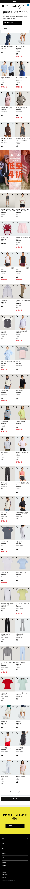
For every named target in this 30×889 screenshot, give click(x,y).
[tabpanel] (15, 415)
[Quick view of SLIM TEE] (2, 316)
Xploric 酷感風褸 (20, 421)
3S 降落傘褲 (19, 542)
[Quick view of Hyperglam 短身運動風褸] (2, 347)
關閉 (5, 28)
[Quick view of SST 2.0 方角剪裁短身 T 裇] (17, 498)
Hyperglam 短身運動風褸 (8, 361)
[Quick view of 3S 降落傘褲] (17, 527)
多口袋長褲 (4, 483)
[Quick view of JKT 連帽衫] (2, 286)
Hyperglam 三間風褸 (22, 331)
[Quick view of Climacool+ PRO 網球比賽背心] (2, 253)
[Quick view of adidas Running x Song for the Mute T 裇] (17, 194)
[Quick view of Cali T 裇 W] (2, 498)
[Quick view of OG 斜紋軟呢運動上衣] (17, 62)
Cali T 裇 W (4, 513)
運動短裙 (18, 721)
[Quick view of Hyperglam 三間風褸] (17, 316)
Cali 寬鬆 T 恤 (19, 390)
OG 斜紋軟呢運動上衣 (21, 77)
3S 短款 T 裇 (4, 693)
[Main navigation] (3, 5)
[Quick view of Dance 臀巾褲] (17, 733)
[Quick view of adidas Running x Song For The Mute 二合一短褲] (2, 194)
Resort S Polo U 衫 (6, 77)
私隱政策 (4, 872)
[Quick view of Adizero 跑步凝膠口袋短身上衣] (17, 468)
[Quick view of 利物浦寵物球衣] (2, 223)
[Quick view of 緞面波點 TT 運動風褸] (2, 93)
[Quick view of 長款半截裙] (2, 707)
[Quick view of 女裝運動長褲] (17, 619)
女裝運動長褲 (19, 634)
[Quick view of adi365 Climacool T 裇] (17, 438)
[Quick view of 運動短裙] (17, 707)
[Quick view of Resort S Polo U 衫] (2, 62)
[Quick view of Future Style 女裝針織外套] (2, 648)
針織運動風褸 (4, 390)
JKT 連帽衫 (4, 300)
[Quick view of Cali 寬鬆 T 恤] (17, 376)
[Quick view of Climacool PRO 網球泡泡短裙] (17, 223)
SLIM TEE (3, 331)
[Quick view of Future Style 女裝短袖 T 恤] (17, 589)
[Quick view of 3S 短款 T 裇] (2, 678)
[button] (13, 62)
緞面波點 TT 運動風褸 (6, 108)
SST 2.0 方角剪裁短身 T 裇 (22, 513)
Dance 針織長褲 (5, 634)
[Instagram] (5, 865)
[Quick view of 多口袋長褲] (2, 468)
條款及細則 (4, 874)
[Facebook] (3, 865)
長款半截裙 (4, 721)
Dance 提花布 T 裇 (21, 572)
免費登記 (9, 825)
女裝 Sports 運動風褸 (7, 46)
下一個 (15, 799)
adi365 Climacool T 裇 (22, 452)
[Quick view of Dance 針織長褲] (2, 619)
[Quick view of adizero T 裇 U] (2, 527)
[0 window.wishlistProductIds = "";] (7, 6)
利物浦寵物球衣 (5, 237)
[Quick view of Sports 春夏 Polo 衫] (17, 678)
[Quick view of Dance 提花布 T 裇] (17, 558)
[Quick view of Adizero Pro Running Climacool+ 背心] (2, 589)
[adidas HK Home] (15, 5)
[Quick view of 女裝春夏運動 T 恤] (17, 761)
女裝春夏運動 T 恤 (20, 776)
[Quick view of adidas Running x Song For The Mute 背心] (17, 124)
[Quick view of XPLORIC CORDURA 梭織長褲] (17, 286)
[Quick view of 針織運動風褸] (2, 376)
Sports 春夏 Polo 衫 (21, 693)
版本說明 (4, 877)
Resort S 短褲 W (20, 46)
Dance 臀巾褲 (19, 748)
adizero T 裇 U (5, 542)
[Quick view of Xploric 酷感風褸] (17, 407)
